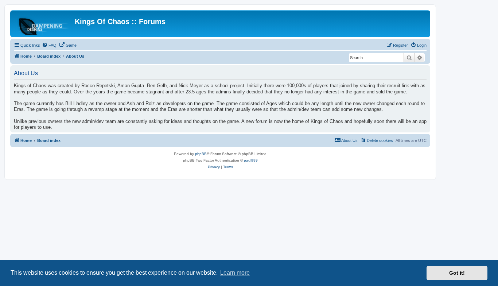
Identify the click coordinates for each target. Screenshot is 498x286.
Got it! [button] (457, 273)
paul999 (251, 160)
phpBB (201, 154)
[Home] (43, 23)
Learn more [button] (235, 273)
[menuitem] (49, 45)
